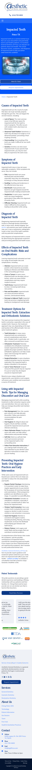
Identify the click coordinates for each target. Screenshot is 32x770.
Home (4, 97)
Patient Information (8, 712)
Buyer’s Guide (16, 663)
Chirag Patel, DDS (8, 706)
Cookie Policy (24, 761)
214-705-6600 (10, 743)
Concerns (25, 663)
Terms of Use (8, 761)
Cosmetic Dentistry (8, 695)
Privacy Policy (16, 761)
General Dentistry (7, 692)
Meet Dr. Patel (16, 81)
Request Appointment (16, 87)
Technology (5, 709)
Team (3, 718)
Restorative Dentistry (9, 698)
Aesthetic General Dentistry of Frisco (14, 551)
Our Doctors (6, 715)
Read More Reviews (16, 593)
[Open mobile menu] (2, 20)
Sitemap (25, 763)
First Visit (5, 722)
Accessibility (8, 763)
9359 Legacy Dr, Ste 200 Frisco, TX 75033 (15, 737)
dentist (4, 227)
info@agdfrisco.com (11, 748)
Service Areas (6, 663)
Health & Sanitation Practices (11, 725)
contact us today (12, 558)
